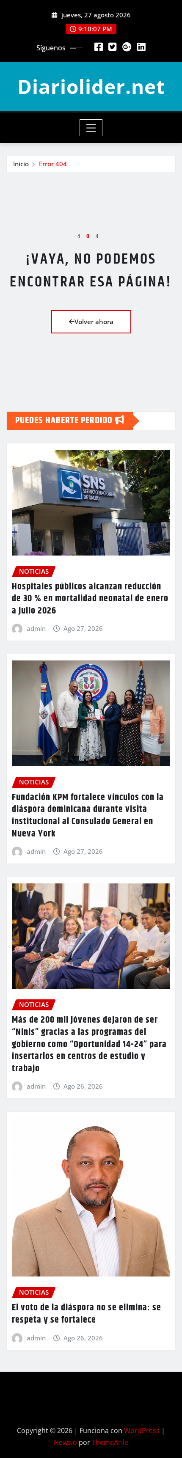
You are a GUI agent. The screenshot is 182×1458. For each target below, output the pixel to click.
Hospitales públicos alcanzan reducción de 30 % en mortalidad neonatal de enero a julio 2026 (90, 599)
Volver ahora (93, 321)
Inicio (21, 164)
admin (36, 628)
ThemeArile (110, 1442)
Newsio (65, 1442)
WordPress (142, 1430)
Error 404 (53, 164)
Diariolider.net (91, 86)
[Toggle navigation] (91, 127)
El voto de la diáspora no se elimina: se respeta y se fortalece (86, 1314)
